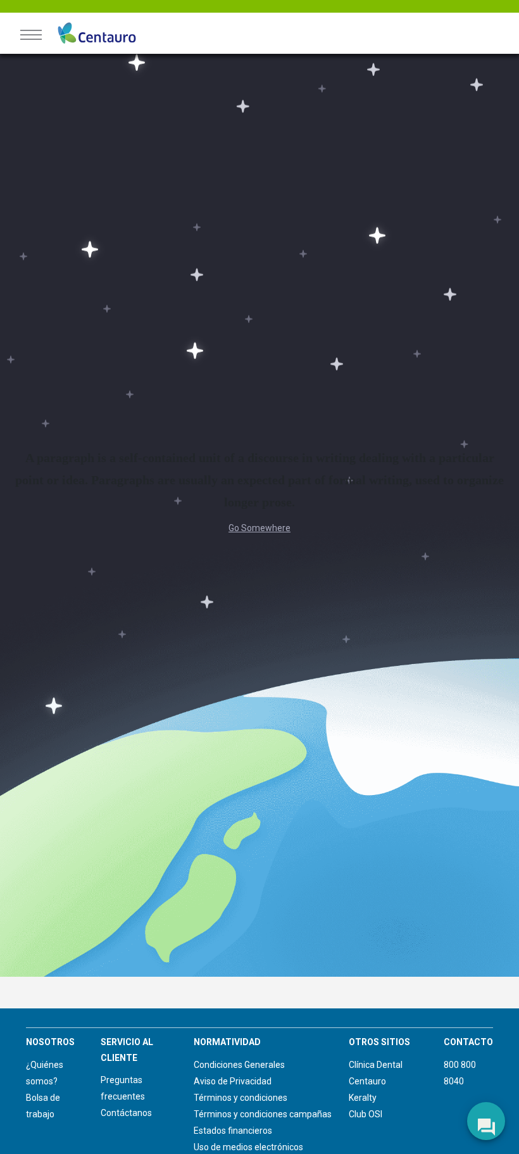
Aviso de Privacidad (233, 1081)
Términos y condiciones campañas (263, 1114)
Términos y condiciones (240, 1098)
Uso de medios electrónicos (248, 1147)
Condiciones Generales (239, 1065)
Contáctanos (126, 1113)
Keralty (363, 1098)
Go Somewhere (259, 528)
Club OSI (365, 1114)
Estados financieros (233, 1131)
